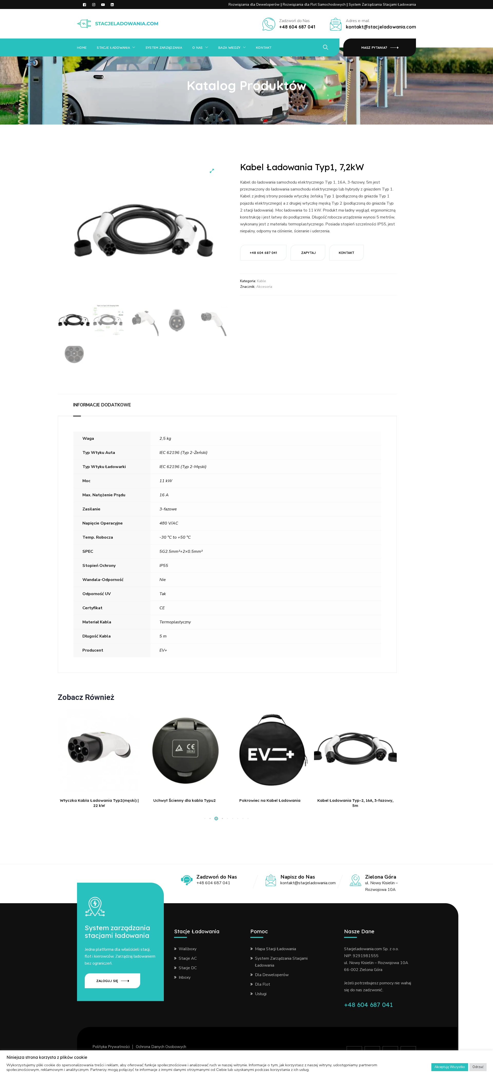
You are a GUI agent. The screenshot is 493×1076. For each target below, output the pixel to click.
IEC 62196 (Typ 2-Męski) (182, 467)
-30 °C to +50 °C (175, 537)
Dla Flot (262, 984)
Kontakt (160, 35)
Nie (162, 580)
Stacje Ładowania (183, 11)
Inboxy (185, 977)
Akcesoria (264, 286)
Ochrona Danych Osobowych (161, 1046)
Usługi (261, 994)
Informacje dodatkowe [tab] (102, 405)
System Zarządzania (230, 11)
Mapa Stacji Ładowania (275, 949)
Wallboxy (187, 949)
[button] (210, 818)
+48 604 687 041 (368, 1004)
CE (162, 608)
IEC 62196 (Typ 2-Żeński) (183, 452)
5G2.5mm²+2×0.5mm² (181, 551)
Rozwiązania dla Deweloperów (255, 4)
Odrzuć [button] (477, 1067)
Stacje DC (188, 968)
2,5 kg (165, 438)
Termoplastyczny (175, 622)
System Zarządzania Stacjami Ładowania (382, 4)
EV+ (163, 650)
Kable (261, 281)
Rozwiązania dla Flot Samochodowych (315, 4)
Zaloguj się (107, 981)
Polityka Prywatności (111, 1046)
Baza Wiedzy (290, 11)
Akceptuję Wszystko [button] (449, 1067)
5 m (163, 636)
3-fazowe (168, 509)
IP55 (163, 565)
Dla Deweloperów (272, 975)
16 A (164, 495)
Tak (162, 594)
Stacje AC (188, 958)
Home (82, 47)
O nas (261, 11)
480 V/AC (168, 523)
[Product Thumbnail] (212, 171)
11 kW (165, 481)
